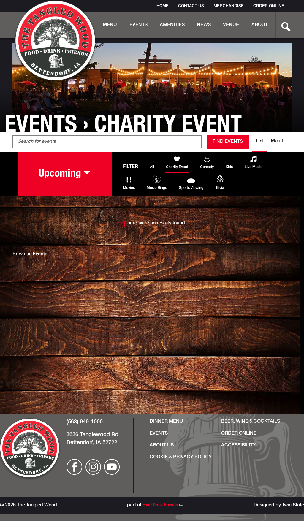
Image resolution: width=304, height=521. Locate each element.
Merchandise (228, 6)
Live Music (253, 167)
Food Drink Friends (160, 505)
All (152, 167)
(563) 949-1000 (84, 422)
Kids (229, 167)
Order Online (268, 6)
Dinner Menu (166, 421)
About (259, 25)
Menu (110, 25)
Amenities (172, 25)
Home (162, 6)
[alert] (152, 223)
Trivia (220, 188)
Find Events (228, 142)
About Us (162, 445)
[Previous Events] (24, 173)
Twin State (293, 505)
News (204, 25)
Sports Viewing (191, 188)
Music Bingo (157, 188)
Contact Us (191, 6)
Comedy (207, 167)
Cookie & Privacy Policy (181, 457)
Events (138, 25)
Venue (231, 25)
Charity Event (177, 167)
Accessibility (238, 445)
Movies (129, 188)
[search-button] (282, 25)
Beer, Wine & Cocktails (250, 421)
